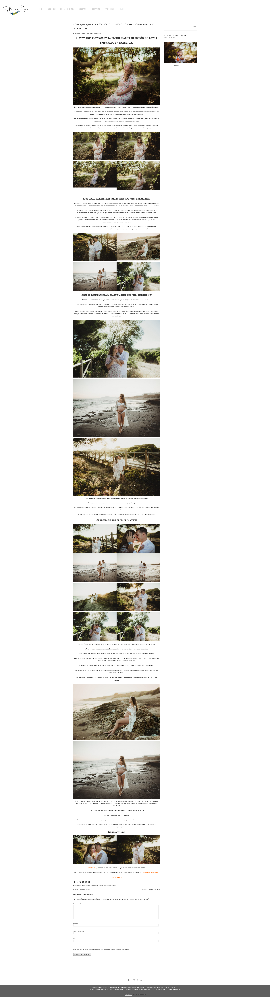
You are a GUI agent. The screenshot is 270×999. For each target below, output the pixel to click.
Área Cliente (110, 9)
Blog (122, 9)
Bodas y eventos (67, 9)
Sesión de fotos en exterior (81, 889)
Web (74, 939)
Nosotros (83, 9)
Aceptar (128, 994)
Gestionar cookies (139, 994)
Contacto (96, 9)
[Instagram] (133, 980)
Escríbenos (92, 868)
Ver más (176, 65)
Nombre (76, 923)
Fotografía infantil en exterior (151, 889)
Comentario (77, 904)
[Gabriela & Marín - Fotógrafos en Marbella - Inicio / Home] (16, 10)
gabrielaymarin (96, 33)
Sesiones (52, 9)
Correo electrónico (79, 931)
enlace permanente (110, 885)
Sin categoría (94, 885)
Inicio (41, 9)
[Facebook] (129, 980)
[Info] (137, 980)
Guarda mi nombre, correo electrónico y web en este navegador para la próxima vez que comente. (101, 949)
